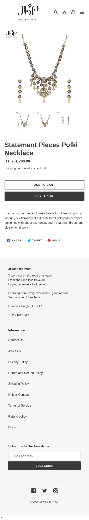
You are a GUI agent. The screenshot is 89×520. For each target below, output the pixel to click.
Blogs (12, 427)
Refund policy (17, 416)
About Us (14, 351)
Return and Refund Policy (25, 373)
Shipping (10, 168)
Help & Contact (18, 394)
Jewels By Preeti (49, 501)
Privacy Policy (18, 362)
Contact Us (16, 340)
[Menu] (82, 11)
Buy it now (44, 196)
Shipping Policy (18, 383)
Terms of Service (19, 405)
